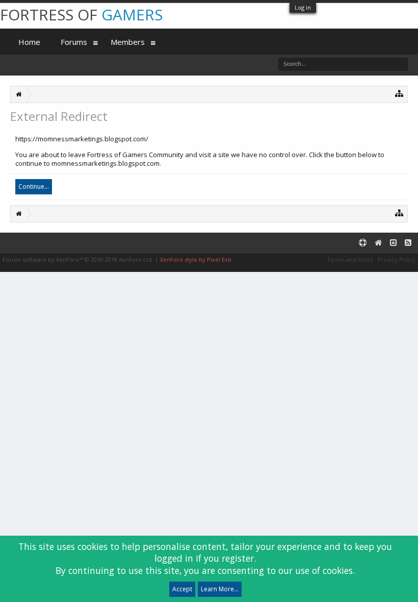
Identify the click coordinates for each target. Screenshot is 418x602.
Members (128, 42)
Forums (74, 42)
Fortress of (81, 14)
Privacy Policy (396, 259)
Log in (303, 7)
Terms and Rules (350, 259)
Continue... (33, 186)
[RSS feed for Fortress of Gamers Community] (408, 243)
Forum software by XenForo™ (78, 259)
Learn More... (220, 589)
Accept (182, 589)
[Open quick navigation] (399, 93)
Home (29, 42)
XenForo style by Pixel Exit (195, 259)
